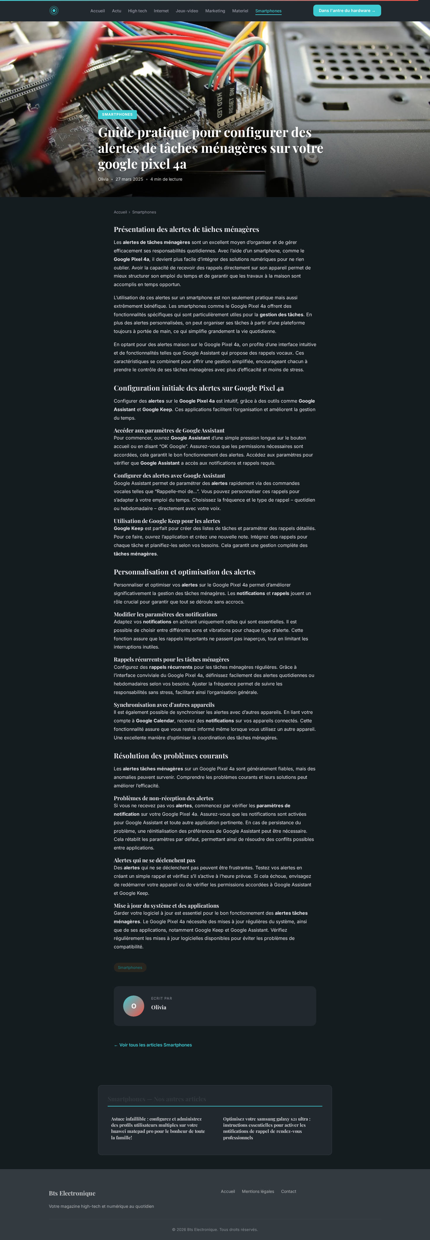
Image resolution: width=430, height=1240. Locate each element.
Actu (116, 10)
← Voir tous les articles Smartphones (153, 1045)
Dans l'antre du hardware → (347, 10)
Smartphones (268, 10)
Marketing (215, 10)
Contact (288, 1191)
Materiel (240, 10)
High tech (137, 10)
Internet (161, 10)
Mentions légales (258, 1191)
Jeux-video (187, 10)
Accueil (97, 10)
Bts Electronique (72, 1193)
